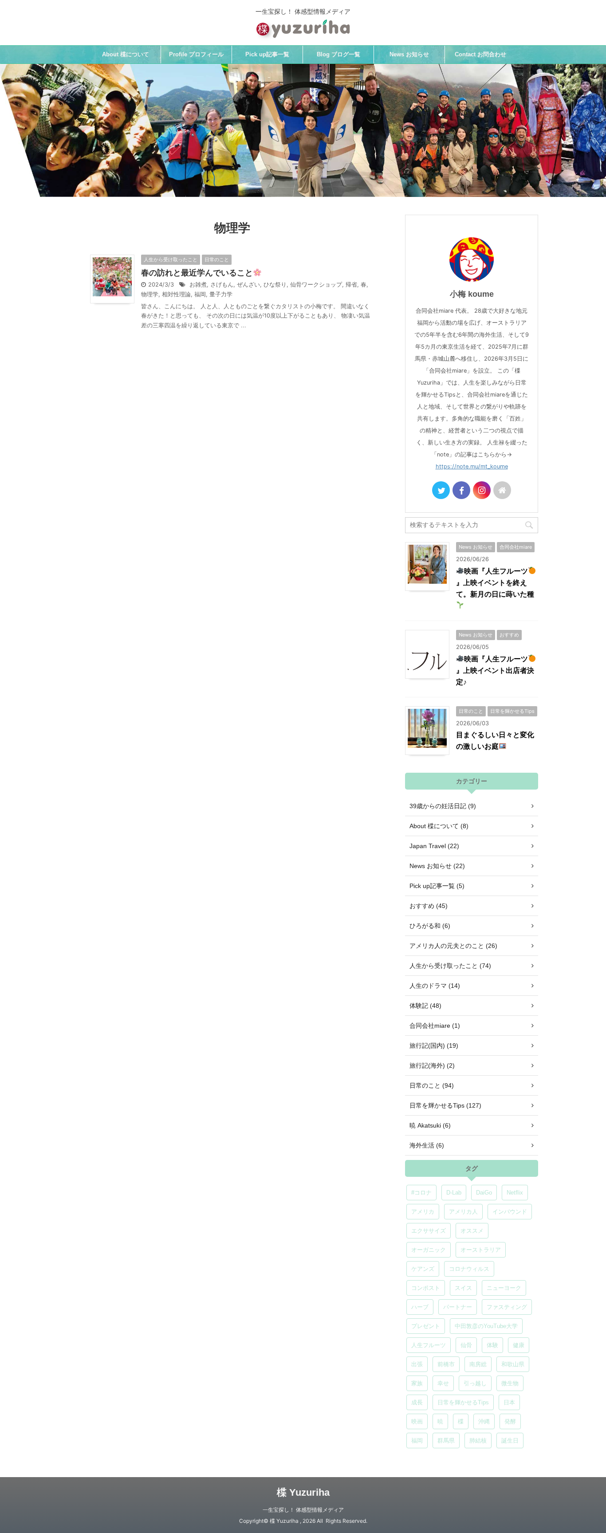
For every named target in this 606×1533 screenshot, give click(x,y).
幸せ (443, 1383)
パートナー (457, 1307)
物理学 (149, 294)
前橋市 (446, 1364)
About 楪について (125, 54)
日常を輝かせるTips (463, 1402)
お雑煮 (198, 284)
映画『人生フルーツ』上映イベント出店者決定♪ (495, 670)
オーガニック (428, 1249)
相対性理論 (176, 294)
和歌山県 (512, 1364)
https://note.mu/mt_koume (472, 466)
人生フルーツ (428, 1345)
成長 (417, 1402)
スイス (463, 1288)
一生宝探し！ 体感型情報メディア (303, 1509)
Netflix (515, 1192)
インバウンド (509, 1211)
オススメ (472, 1230)
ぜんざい (248, 284)
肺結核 (478, 1440)
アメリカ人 (463, 1211)
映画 (417, 1421)
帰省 (351, 284)
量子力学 (220, 294)
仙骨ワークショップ (316, 284)
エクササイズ (428, 1230)
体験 (492, 1345)
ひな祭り (275, 284)
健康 (518, 1345)
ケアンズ (422, 1269)
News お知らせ (409, 54)
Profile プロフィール (196, 54)
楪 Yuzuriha (303, 1492)
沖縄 (484, 1421)
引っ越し (475, 1383)
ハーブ (420, 1307)
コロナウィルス (469, 1269)
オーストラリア (480, 1249)
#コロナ (421, 1192)
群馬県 (446, 1440)
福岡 (200, 294)
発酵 (510, 1421)
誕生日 (510, 1440)
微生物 (510, 1383)
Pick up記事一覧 (267, 54)
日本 (509, 1402)
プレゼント (425, 1326)
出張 (417, 1364)
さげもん (221, 284)
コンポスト (425, 1288)
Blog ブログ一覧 (338, 54)
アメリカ (422, 1211)
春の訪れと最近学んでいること (197, 272)
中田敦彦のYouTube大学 (486, 1326)
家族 (417, 1383)
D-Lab (453, 1192)
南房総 (478, 1364)
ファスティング (507, 1307)
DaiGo (484, 1192)
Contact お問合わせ (480, 54)
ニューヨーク (504, 1288)
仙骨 (466, 1345)
